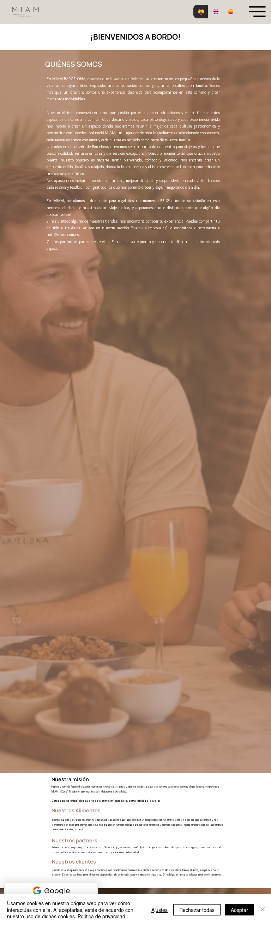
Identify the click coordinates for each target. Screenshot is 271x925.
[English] (215, 11)
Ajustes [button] (159, 909)
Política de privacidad (101, 916)
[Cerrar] (262, 909)
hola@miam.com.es (63, 234)
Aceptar (239, 909)
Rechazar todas (197, 909)
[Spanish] (200, 11)
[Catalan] (230, 11)
